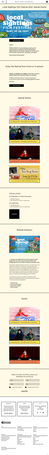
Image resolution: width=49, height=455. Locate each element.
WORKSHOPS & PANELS (15, 285)
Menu (3, 1)
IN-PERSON (17, 73)
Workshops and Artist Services (33, 387)
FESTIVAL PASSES (14, 193)
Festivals (21, 1)
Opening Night (29, 79)
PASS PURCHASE (16, 85)
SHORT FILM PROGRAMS (15, 284)
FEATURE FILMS (13, 282)
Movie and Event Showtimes (17, 387)
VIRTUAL (11, 73)
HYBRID (25, 73)
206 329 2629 (40, 409)
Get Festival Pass (16, 40)
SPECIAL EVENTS (14, 287)
